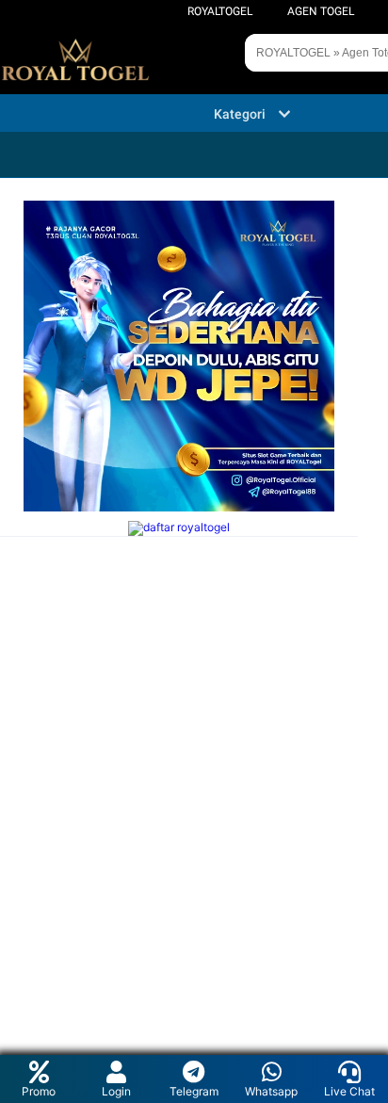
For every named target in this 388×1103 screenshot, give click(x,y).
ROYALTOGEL (219, 11)
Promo (39, 1091)
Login (116, 1091)
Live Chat (349, 1091)
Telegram (194, 1091)
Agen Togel (320, 11)
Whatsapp (271, 1091)
